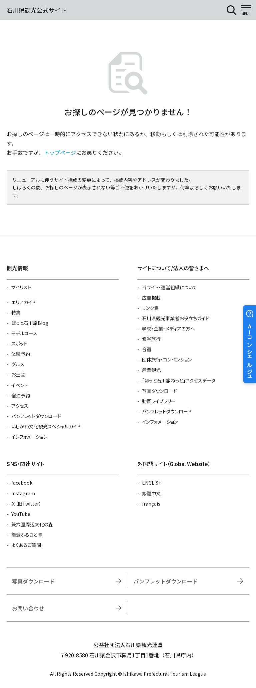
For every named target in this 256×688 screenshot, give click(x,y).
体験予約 (20, 353)
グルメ (17, 364)
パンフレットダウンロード (36, 416)
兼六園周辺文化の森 (32, 524)
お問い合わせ (28, 608)
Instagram (23, 493)
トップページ (60, 152)
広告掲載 (151, 297)
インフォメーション (29, 436)
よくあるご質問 (26, 545)
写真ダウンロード (159, 390)
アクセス (19, 405)
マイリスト (21, 287)
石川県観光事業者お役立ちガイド (175, 318)
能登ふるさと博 (26, 534)
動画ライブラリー (159, 401)
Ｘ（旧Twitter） (26, 503)
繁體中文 (151, 493)
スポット (19, 343)
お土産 (18, 374)
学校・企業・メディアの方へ (168, 328)
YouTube (20, 514)
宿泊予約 (20, 395)
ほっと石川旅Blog (29, 323)
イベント (19, 385)
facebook (21, 482)
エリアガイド (23, 302)
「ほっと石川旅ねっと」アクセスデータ (178, 380)
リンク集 (150, 308)
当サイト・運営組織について (169, 287)
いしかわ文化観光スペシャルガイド (46, 426)
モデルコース (24, 333)
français (151, 503)
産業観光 (151, 369)
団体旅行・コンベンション (167, 359)
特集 (16, 312)
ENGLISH (152, 482)
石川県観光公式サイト (37, 10)
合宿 (146, 349)
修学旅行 (151, 339)
